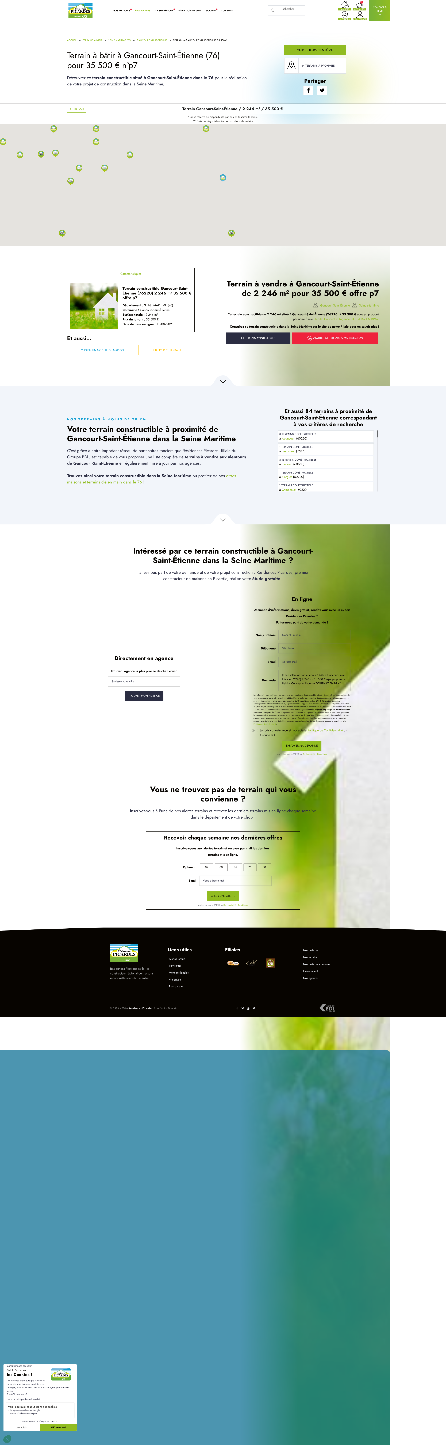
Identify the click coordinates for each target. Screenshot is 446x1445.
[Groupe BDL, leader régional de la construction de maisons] (327, 1008)
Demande (269, 680)
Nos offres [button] (142, 10)
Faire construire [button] (189, 10)
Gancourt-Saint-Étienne (152, 40)
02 (206, 867)
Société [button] (212, 11)
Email (272, 662)
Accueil (72, 40)
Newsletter (175, 966)
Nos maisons (310, 950)
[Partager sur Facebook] (308, 90)
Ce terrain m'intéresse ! (258, 338)
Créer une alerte (223, 896)
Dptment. (190, 867)
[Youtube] (248, 1008)
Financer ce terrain (166, 350)
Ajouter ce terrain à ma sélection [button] (338, 338)
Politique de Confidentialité (264, 723)
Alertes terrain (177, 959)
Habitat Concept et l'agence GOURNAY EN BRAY (346, 319)
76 (249, 867)
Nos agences (310, 978)
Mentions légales (179, 973)
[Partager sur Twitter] (322, 90)
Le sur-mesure (165, 11)
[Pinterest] (253, 1008)
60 (221, 867)
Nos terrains (310, 957)
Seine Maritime (369, 305)
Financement (310, 971)
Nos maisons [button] (123, 11)
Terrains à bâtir (92, 40)
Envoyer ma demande (302, 746)
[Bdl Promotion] (233, 963)
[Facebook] (237, 1008)
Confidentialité (308, 754)
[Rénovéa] (252, 964)
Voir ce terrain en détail (315, 50)
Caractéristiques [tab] (130, 273)
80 (264, 867)
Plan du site (176, 986)
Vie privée (175, 980)
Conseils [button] (227, 10)
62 (235, 867)
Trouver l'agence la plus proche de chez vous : (144, 671)
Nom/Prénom (266, 635)
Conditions (322, 754)
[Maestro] (270, 963)
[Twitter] (242, 1008)
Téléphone (268, 648)
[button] (231, 233)
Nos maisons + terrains (316, 964)
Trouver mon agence (144, 696)
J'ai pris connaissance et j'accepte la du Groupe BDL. (303, 732)
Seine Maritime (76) (119, 40)
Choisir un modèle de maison (102, 350)
